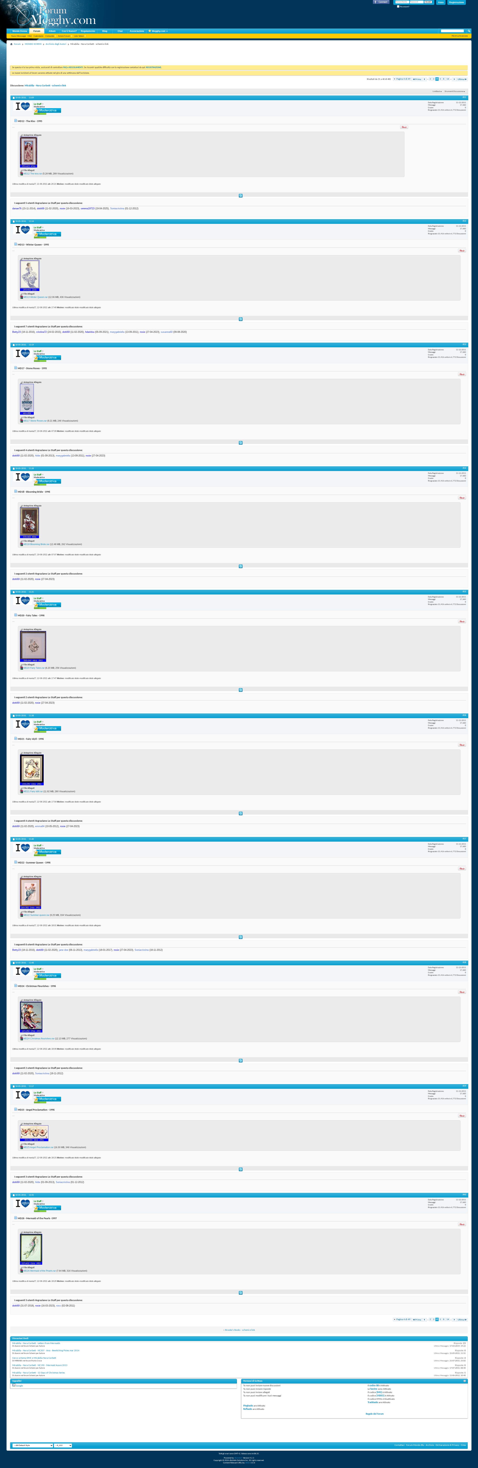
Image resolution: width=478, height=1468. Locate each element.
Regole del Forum (375, 1414)
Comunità (49, 36)
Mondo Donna (20, 31)
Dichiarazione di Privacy (447, 1445)
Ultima (461, 79)
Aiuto (441, 2)
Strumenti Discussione (454, 91)
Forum (36, 31)
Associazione (137, 31)
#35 (464, 592)
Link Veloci (79, 36)
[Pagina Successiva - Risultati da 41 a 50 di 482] (454, 79)
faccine (373, 1389)
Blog (104, 31)
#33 (464, 344)
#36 (464, 715)
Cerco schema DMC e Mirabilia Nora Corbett (34, 1358)
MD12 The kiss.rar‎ (33, 173)
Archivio (430, 1445)
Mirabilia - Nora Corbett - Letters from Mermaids (36, 1343)
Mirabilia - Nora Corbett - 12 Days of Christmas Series (38, 1373)
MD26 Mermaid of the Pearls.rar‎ (40, 1271)
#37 (464, 839)
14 (447, 79)
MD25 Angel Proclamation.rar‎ (38, 1147)
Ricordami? (404, 7)
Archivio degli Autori (56, 44)
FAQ (30, 36)
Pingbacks (248, 1406)
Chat (120, 31)
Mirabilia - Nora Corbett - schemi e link (45, 85)
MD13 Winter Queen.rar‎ (36, 297)
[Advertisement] (78, 55)
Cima (463, 1445)
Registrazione (456, 2)
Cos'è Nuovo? (69, 31)
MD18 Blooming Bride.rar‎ (36, 544)
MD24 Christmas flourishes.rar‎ (39, 1038)
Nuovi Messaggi (18, 36)
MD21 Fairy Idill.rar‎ (33, 791)
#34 (464, 468)
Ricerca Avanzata (460, 36)
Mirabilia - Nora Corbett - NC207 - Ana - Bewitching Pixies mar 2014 (45, 1350)
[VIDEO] (380, 1396)
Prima (418, 79)
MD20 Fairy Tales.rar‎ (34, 668)
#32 (464, 221)
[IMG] (379, 1392)
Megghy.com (158, 31)
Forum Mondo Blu (415, 1445)
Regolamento (88, 31)
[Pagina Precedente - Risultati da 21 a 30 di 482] (424, 79)
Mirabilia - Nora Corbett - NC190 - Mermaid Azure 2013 (39, 1365)
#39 (464, 1086)
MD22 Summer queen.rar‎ (36, 915)
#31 (464, 97)
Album (52, 31)
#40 (464, 1195)
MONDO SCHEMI (33, 44)
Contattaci (400, 1445)
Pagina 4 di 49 (403, 79)
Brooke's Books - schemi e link (240, 1330)
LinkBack (436, 91)
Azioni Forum (64, 36)
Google (19, 1386)
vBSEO (247, 1463)
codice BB (374, 1385)
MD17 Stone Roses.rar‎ (35, 421)
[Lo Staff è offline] (22, 106)
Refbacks (247, 1409)
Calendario (38, 36)
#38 (464, 962)
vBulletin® (238, 1458)
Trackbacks (373, 1402)
